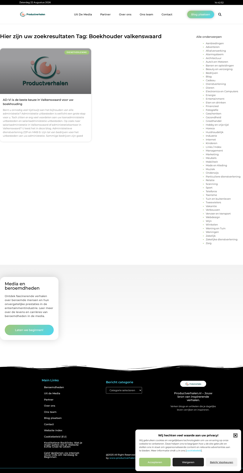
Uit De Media (83, 14)
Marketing (212, 154)
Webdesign (213, 217)
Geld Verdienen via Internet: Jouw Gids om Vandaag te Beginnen (61, 455)
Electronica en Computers (222, 91)
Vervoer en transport (218, 213)
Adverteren (213, 46)
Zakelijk (211, 235)
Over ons (125, 14)
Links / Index (213, 146)
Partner (105, 14)
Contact (167, 14)
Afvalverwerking (216, 50)
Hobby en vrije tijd (217, 124)
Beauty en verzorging (219, 69)
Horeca (210, 128)
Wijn (209, 220)
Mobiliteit (212, 161)
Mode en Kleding (216, 165)
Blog (209, 76)
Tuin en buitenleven (218, 198)
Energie (211, 95)
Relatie (210, 180)
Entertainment (215, 98)
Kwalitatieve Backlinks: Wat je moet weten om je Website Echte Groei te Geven (63, 444)
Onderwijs (212, 172)
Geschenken (213, 113)
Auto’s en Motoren (217, 61)
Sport (209, 187)
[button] (235, 435)
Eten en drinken (216, 102)
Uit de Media (52, 393)
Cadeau (210, 80)
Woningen (212, 231)
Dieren (210, 87)
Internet (211, 139)
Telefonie (211, 191)
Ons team (146, 14)
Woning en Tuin (216, 228)
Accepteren (155, 462)
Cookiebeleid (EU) (55, 436)
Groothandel (214, 120)
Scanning (212, 183)
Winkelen (212, 224)
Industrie (211, 135)
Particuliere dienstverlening (223, 176)
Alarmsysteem (215, 54)
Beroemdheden (54, 387)
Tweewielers (213, 202)
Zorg (208, 243)
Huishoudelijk (214, 132)
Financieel (212, 106)
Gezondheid (213, 117)
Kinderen (211, 143)
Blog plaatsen (53, 418)
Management (214, 150)
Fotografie (212, 109)
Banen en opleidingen (220, 65)
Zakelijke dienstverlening (221, 239)
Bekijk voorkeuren (221, 462)
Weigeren (188, 462)
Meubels (211, 157)
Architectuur (213, 58)
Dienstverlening (216, 83)
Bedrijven (212, 72)
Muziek (210, 169)
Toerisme (211, 194)
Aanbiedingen (215, 43)
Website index (53, 430)
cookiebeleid (193, 450)
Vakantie (211, 206)
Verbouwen (213, 209)
